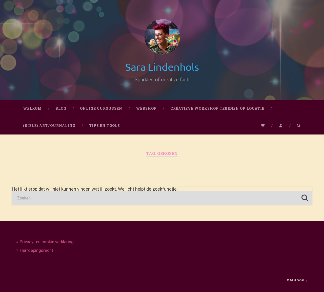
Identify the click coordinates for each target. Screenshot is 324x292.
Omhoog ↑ (297, 280)
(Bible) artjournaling (49, 125)
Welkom (32, 108)
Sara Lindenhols (162, 66)
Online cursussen (101, 108)
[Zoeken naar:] (162, 198)
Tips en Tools (104, 125)
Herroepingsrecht (36, 250)
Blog (60, 108)
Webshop (146, 108)
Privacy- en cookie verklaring (47, 241)
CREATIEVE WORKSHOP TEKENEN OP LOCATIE (217, 108)
